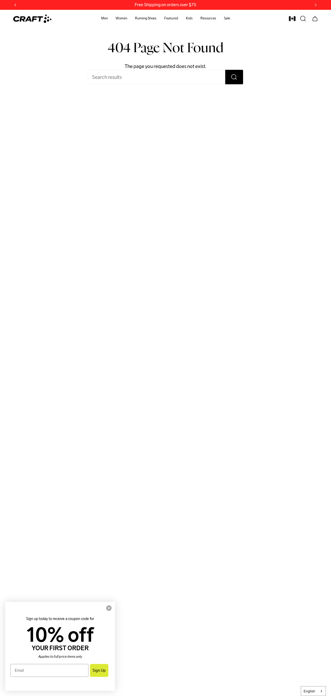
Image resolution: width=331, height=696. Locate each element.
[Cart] (315, 18)
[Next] (315, 5)
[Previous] (15, 5)
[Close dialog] (109, 608)
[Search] (234, 77)
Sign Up (99, 670)
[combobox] (313, 691)
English (309, 691)
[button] (104, 18)
